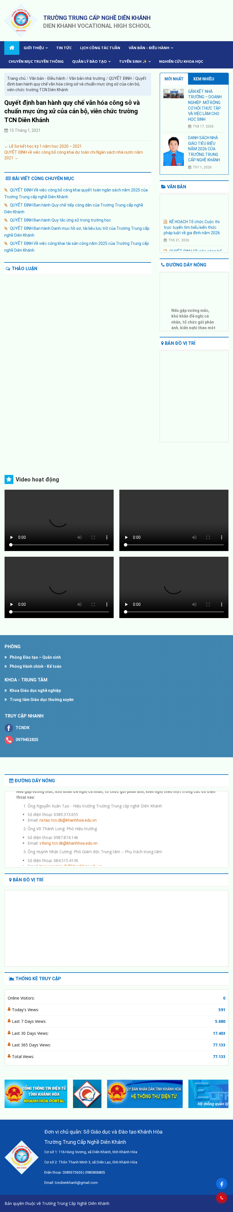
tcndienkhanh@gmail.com (76, 1182)
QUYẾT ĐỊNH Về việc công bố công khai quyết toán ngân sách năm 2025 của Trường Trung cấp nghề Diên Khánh (76, 193)
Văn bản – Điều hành (149, 47)
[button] (222, 1094)
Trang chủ (16, 78)
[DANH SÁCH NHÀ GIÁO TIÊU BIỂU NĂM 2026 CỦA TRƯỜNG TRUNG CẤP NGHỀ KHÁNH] (173, 150)
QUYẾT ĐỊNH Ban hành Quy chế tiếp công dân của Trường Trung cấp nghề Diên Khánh (73, 208)
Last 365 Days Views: (32, 1045)
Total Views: (23, 1056)
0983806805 (95, 1172)
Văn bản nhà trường (87, 78)
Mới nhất (174, 79)
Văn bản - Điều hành (47, 78)
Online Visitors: (22, 998)
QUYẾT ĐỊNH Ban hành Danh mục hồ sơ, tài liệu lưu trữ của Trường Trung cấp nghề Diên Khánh (76, 231)
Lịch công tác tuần (100, 47)
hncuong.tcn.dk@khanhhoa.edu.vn (70, 861)
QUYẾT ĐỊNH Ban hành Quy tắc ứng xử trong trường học (60, 220)
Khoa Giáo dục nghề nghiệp (35, 690)
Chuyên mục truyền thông (36, 61)
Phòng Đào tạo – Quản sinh (35, 657)
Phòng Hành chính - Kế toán (35, 666)
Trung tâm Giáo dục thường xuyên (42, 699)
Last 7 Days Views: (29, 1021)
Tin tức (64, 47)
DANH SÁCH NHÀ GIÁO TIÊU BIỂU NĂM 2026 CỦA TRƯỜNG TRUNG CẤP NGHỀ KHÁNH (204, 148)
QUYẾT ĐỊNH (120, 78)
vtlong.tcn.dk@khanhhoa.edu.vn (68, 838)
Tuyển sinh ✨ (133, 61)
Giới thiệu (34, 47)
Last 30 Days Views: (31, 1033)
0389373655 (72, 1172)
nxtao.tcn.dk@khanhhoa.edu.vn (68, 815)
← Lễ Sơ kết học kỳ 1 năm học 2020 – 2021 (43, 146)
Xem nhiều (203, 79)
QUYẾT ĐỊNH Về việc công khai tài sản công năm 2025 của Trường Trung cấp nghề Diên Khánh (76, 247)
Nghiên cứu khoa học (181, 61)
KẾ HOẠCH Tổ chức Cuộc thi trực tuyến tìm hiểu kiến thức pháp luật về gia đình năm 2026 (191, 222)
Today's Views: (26, 1009)
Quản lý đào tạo (89, 61)
